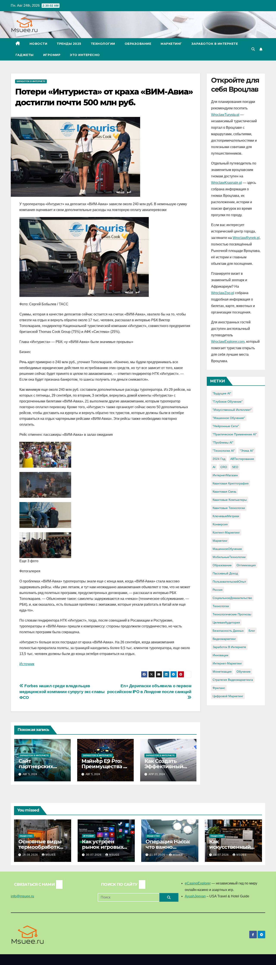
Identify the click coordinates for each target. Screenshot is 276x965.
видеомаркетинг (224, 639)
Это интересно (85, 55)
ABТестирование (242, 459)
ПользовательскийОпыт (229, 581)
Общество (26, 836)
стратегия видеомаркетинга (233, 679)
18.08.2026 (30, 854)
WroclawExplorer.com (228, 341)
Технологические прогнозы (232, 614)
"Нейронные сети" (226, 426)
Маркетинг (171, 44)
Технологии (103, 44)
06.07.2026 (221, 854)
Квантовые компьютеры (230, 499)
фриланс (219, 688)
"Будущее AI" (222, 393)
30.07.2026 (94, 854)
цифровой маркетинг (228, 696)
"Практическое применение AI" (235, 434)
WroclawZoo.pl (222, 293)
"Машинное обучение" (229, 418)
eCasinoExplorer (198, 883)
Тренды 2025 (69, 44)
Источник (26, 664)
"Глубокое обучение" (228, 401)
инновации (220, 655)
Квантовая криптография (231, 483)
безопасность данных (228, 630)
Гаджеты (25, 55)
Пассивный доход (225, 573)
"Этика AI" (247, 450)
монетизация (222, 671)
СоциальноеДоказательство (232, 598)
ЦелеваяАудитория (226, 622)
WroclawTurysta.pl (225, 114)
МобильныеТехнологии (229, 557)
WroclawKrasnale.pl (226, 183)
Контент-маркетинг (226, 532)
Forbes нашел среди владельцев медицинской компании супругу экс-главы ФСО (61, 692)
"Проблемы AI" (223, 442)
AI (214, 467)
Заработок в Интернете (214, 44)
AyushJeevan (195, 896)
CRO (223, 467)
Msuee (50, 854)
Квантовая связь (224, 491)
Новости (38, 44)
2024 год (219, 459)
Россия (218, 589)
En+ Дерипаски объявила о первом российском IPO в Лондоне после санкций (149, 689)
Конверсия (220, 524)
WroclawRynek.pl (246, 238)
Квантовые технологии (229, 508)
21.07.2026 (158, 854)
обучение (244, 671)
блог (252, 630)
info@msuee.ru (22, 896)
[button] (253, 49)
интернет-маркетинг (227, 663)
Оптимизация (246, 565)
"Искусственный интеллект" (232, 409)
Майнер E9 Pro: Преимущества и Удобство (104, 766)
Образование (138, 44)
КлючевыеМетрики (226, 516)
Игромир (52, 55)
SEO (235, 467)
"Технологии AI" (224, 450)
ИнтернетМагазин (225, 475)
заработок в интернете (229, 647)
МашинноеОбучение (227, 549)
